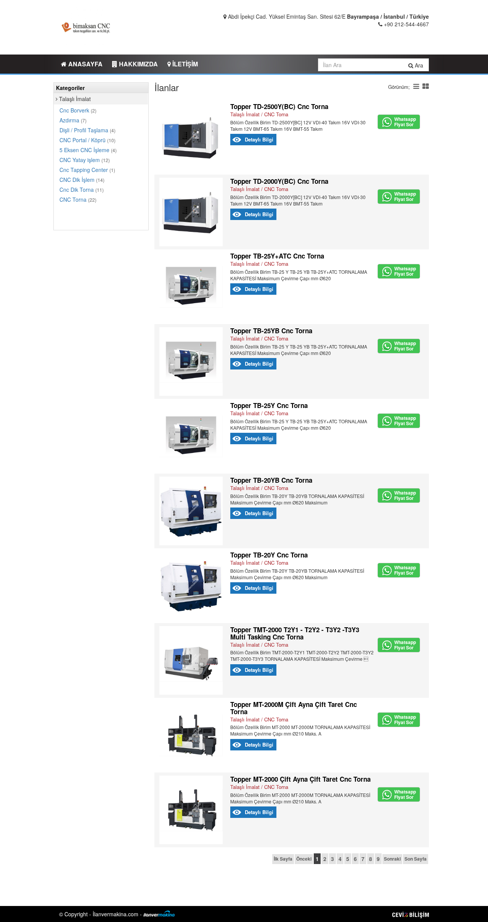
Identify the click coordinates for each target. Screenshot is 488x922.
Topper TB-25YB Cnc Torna (271, 330)
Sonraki (392, 858)
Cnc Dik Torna (81, 189)
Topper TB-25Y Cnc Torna (269, 405)
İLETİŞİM (184, 63)
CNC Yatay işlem (84, 160)
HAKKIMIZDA (137, 63)
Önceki (303, 858)
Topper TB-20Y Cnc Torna (269, 554)
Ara (418, 65)
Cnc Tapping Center (87, 169)
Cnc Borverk (77, 110)
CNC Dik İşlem (81, 179)
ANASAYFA (85, 63)
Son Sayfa (416, 858)
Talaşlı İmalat (74, 99)
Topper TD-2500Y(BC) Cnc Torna (279, 106)
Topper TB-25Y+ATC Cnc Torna (277, 255)
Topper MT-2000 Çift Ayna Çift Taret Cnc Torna (300, 779)
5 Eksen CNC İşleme (88, 150)
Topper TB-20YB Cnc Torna (271, 480)
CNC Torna (77, 199)
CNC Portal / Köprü (87, 140)
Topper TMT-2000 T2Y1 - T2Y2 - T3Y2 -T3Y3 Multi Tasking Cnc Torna (294, 633)
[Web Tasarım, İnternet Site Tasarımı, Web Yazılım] (410, 914)
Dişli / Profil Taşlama (87, 130)
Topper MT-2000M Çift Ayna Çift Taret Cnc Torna (293, 708)
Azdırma (73, 120)
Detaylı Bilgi (259, 139)
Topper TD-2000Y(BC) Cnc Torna (279, 181)
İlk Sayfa (283, 858)
